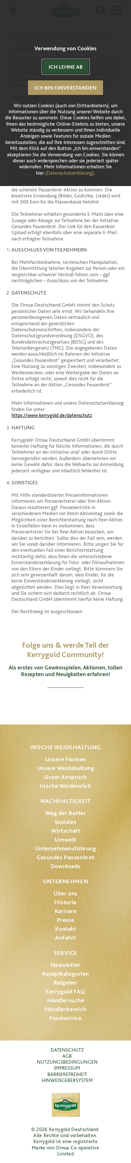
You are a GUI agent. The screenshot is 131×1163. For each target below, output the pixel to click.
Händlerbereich (65, 1009)
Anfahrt (65, 937)
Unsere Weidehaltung (65, 768)
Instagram (32, 703)
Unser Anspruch (65, 777)
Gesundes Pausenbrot (65, 857)
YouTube (65, 703)
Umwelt (65, 839)
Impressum (67, 1068)
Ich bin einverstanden (65, 87)
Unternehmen (65, 881)
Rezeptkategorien (65, 973)
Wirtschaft (65, 830)
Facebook (47, 703)
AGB (67, 1056)
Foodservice (65, 1018)
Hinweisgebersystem (67, 1080)
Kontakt (65, 928)
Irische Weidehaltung (65, 747)
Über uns (65, 893)
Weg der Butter (65, 813)
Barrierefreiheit (67, 1074)
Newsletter (66, 964)
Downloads (65, 866)
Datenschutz (67, 1050)
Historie (65, 902)
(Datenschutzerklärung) (69, 173)
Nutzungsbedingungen (67, 1062)
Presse (65, 920)
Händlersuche (65, 1000)
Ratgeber (65, 982)
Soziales (66, 821)
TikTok (99, 703)
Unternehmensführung (65, 848)
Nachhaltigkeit (65, 801)
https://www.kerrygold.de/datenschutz (51, 415)
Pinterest (83, 703)
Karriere (66, 911)
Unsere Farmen (65, 759)
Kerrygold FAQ (65, 991)
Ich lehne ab (66, 67)
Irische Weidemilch (65, 785)
